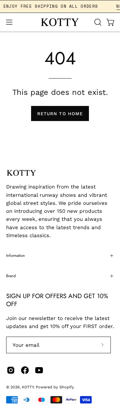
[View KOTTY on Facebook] (25, 370)
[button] (97, 22)
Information (15, 255)
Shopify (66, 387)
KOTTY (28, 387)
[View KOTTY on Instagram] (10, 370)
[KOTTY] (60, 22)
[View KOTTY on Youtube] (39, 370)
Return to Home (60, 113)
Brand (11, 276)
